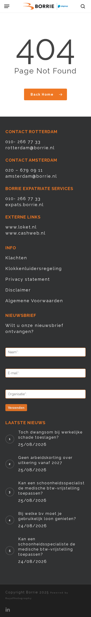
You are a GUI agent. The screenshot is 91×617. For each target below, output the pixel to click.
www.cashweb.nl (25, 233)
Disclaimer (18, 290)
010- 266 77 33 (23, 141)
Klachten (16, 257)
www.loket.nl (21, 227)
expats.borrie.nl (24, 204)
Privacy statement (27, 279)
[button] (6, 6)
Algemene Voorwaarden (34, 300)
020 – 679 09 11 (24, 170)
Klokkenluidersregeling (33, 268)
